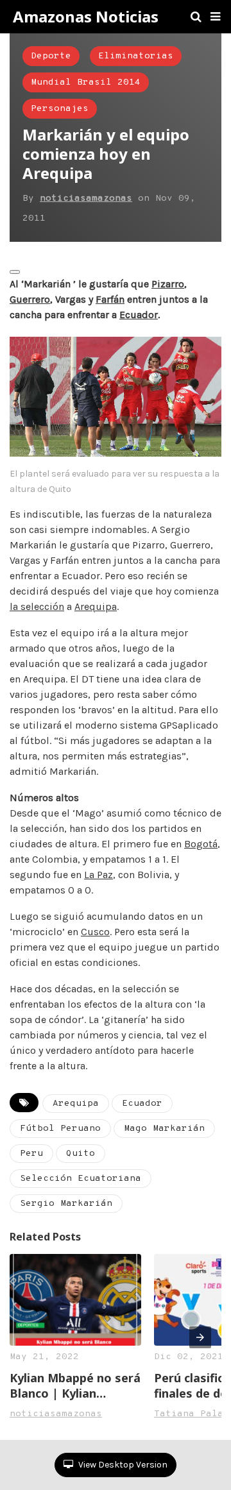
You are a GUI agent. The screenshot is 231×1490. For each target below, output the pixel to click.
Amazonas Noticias (85, 16)
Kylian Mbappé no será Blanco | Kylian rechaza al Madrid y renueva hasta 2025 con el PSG (75, 1385)
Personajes (60, 108)
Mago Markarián (164, 1128)
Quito (80, 1153)
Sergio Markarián (66, 1203)
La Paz (98, 874)
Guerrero (30, 299)
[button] (215, 16)
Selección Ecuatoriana (80, 1178)
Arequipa (95, 606)
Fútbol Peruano (60, 1128)
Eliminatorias (135, 56)
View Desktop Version (121, 1464)
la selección (37, 606)
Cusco (95, 932)
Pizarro (167, 284)
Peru (31, 1153)
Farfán (110, 299)
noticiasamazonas (86, 198)
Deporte (51, 56)
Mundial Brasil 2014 (86, 82)
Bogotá (201, 844)
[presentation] (200, 1337)
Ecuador (138, 315)
